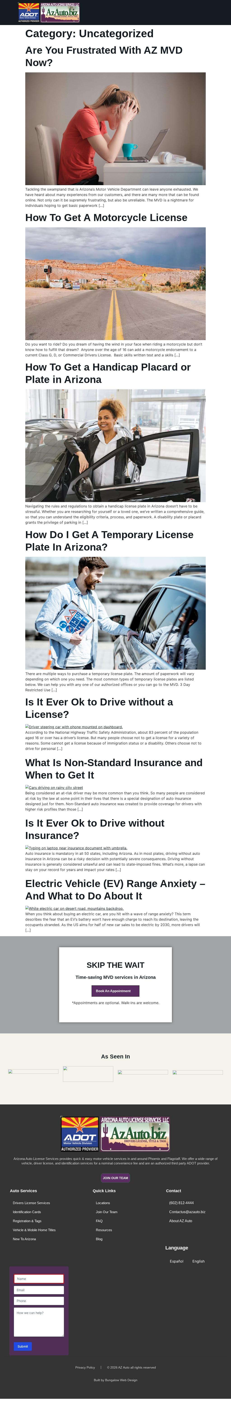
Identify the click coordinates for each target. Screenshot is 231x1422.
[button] (160, 12)
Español (176, 1261)
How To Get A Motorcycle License (106, 217)
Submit (23, 1346)
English (198, 1261)
